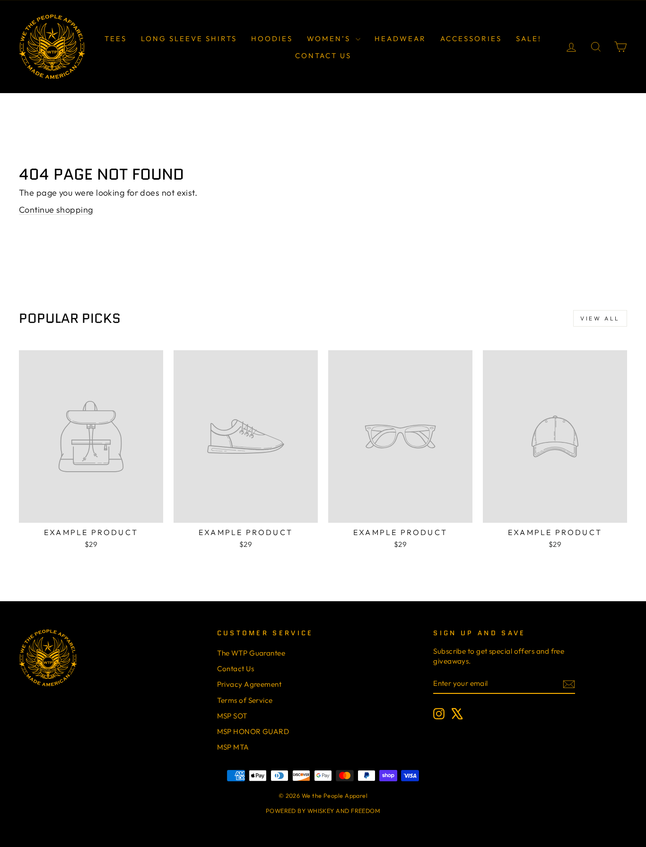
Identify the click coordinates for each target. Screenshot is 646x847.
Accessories (471, 38)
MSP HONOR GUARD (253, 731)
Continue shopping (56, 209)
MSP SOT (232, 715)
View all (600, 318)
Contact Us (323, 55)
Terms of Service (245, 700)
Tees (116, 38)
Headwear (400, 38)
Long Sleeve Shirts (189, 38)
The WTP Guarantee (251, 652)
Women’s (330, 38)
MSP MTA (233, 747)
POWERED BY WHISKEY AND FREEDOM (323, 810)
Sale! (528, 38)
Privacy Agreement (249, 684)
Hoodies (272, 38)
